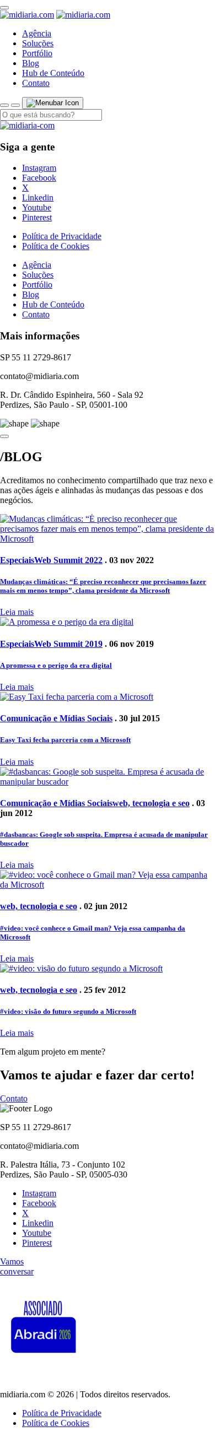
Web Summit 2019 (68, 644)
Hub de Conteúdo (53, 73)
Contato (36, 83)
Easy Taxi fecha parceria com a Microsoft (65, 740)
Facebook (39, 177)
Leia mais (17, 612)
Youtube (36, 207)
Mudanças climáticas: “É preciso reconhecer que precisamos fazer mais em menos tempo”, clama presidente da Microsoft (103, 586)
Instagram (39, 167)
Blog (30, 63)
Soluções (37, 43)
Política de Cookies (55, 246)
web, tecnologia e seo (151, 803)
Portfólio (37, 53)
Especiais (17, 560)
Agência (36, 33)
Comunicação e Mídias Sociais (56, 718)
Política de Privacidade (61, 236)
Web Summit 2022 (68, 560)
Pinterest (37, 217)
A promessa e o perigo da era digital (56, 665)
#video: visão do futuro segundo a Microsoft (68, 1011)
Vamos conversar (17, 1266)
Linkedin (37, 197)
